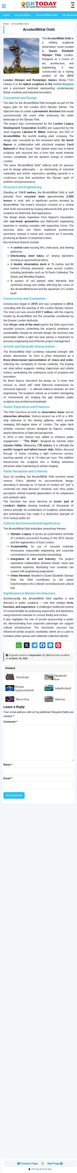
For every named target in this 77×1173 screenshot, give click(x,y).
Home (6, 15)
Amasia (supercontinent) (24, 688)
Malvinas (60, 699)
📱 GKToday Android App (40, 1169)
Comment (10, 721)
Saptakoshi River (60, 677)
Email (7, 778)
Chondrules (22, 677)
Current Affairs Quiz (47, 15)
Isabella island (63, 688)
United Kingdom (63, 84)
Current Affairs (22, 15)
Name (8, 764)
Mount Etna (22, 699)
